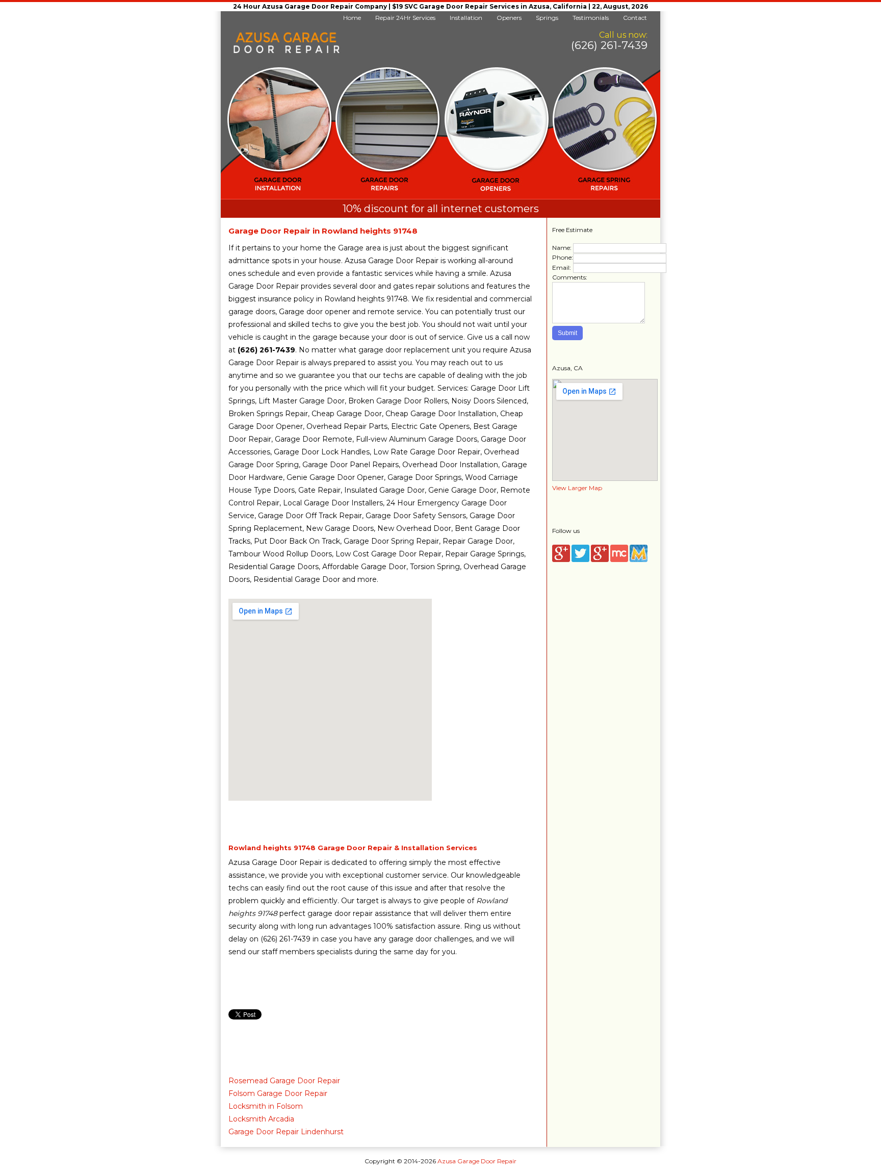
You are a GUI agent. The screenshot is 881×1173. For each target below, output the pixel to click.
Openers (509, 17)
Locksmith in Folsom (265, 1106)
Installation (466, 17)
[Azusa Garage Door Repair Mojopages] (638, 560)
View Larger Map (577, 488)
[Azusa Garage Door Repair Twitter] (580, 560)
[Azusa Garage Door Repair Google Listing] (561, 560)
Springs (547, 17)
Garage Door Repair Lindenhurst (286, 1131)
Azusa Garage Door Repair (476, 1161)
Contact (635, 17)
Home (352, 17)
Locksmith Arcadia (261, 1119)
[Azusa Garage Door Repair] (287, 51)
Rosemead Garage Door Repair (284, 1080)
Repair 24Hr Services (405, 17)
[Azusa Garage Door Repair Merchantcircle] (619, 560)
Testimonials (591, 17)
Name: (562, 247)
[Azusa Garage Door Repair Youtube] (600, 560)
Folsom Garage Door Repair (277, 1093)
